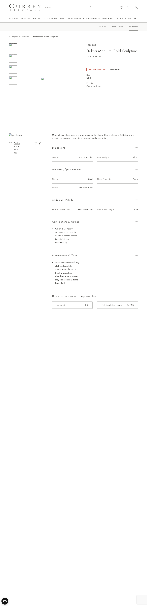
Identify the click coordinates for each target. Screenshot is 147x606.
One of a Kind (74, 18)
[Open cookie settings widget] (4, 601)
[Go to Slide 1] (13, 47)
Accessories (39, 18)
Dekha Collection (85, 209)
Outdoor (52, 18)
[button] (49, 78)
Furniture (25, 18)
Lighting (13, 18)
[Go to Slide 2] (13, 58)
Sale (136, 18)
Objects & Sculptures (20, 36)
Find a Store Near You (17, 148)
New (61, 18)
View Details (115, 69)
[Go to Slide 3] (13, 69)
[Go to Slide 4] (13, 80)
